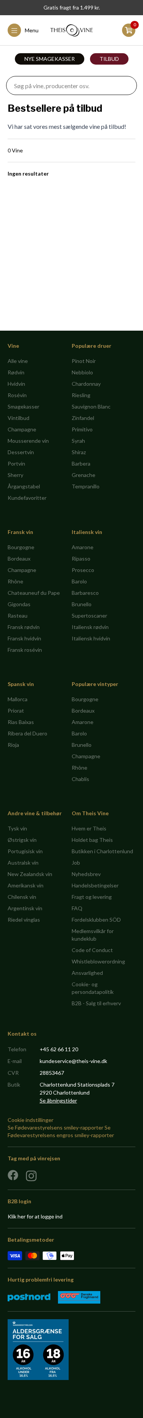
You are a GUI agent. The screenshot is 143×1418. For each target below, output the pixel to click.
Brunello (82, 604)
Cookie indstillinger (30, 1120)
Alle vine (18, 361)
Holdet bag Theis (92, 840)
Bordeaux (19, 558)
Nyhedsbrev (86, 874)
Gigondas (19, 604)
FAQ (77, 908)
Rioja (13, 744)
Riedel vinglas (24, 919)
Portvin (16, 463)
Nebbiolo (82, 372)
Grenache (83, 475)
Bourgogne (21, 547)
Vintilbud (18, 418)
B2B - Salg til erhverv (96, 1003)
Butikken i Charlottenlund (102, 851)
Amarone (82, 547)
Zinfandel (83, 418)
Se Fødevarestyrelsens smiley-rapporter (55, 1127)
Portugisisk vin (25, 851)
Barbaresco (85, 592)
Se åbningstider (58, 1100)
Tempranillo (86, 486)
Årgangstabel (24, 486)
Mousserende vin (28, 440)
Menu (32, 30)
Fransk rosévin (25, 649)
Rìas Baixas (21, 722)
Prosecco (83, 570)
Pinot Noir (84, 361)
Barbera (81, 463)
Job (76, 862)
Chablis (80, 779)
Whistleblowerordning (98, 961)
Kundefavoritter (27, 497)
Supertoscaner (89, 615)
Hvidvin (16, 383)
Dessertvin (21, 452)
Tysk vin (17, 828)
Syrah (78, 440)
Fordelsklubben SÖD (96, 919)
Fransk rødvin (24, 627)
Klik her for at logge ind (35, 1216)
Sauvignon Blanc (91, 406)
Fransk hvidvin (24, 638)
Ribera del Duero (27, 733)
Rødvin (16, 372)
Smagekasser (23, 406)
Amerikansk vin (25, 885)
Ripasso (81, 558)
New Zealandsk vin (30, 874)
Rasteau (17, 615)
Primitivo (82, 429)
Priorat (16, 710)
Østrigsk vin (22, 840)
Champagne (22, 429)
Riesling (81, 395)
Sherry (15, 475)
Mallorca (17, 699)
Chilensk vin (22, 897)
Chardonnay (86, 383)
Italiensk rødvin (90, 627)
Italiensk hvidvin (91, 638)
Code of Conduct (92, 950)
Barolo (79, 581)
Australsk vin (23, 862)
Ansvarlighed (87, 973)
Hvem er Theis (89, 828)
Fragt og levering (92, 897)
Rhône (15, 581)
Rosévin (17, 395)
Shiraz (79, 452)
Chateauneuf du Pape (34, 592)
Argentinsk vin (25, 908)
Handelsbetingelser (95, 885)
